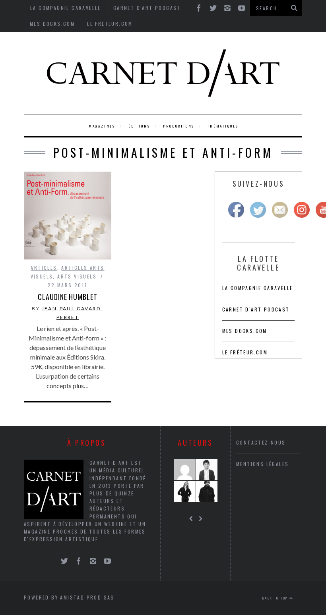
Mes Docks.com (52, 23)
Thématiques (223, 126)
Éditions (139, 126)
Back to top (275, 598)
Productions (178, 126)
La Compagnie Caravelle (257, 287)
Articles (44, 267)
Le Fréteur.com (110, 23)
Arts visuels (77, 276)
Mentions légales (262, 463)
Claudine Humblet (67, 297)
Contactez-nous (261, 442)
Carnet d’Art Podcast (256, 309)
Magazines (102, 126)
